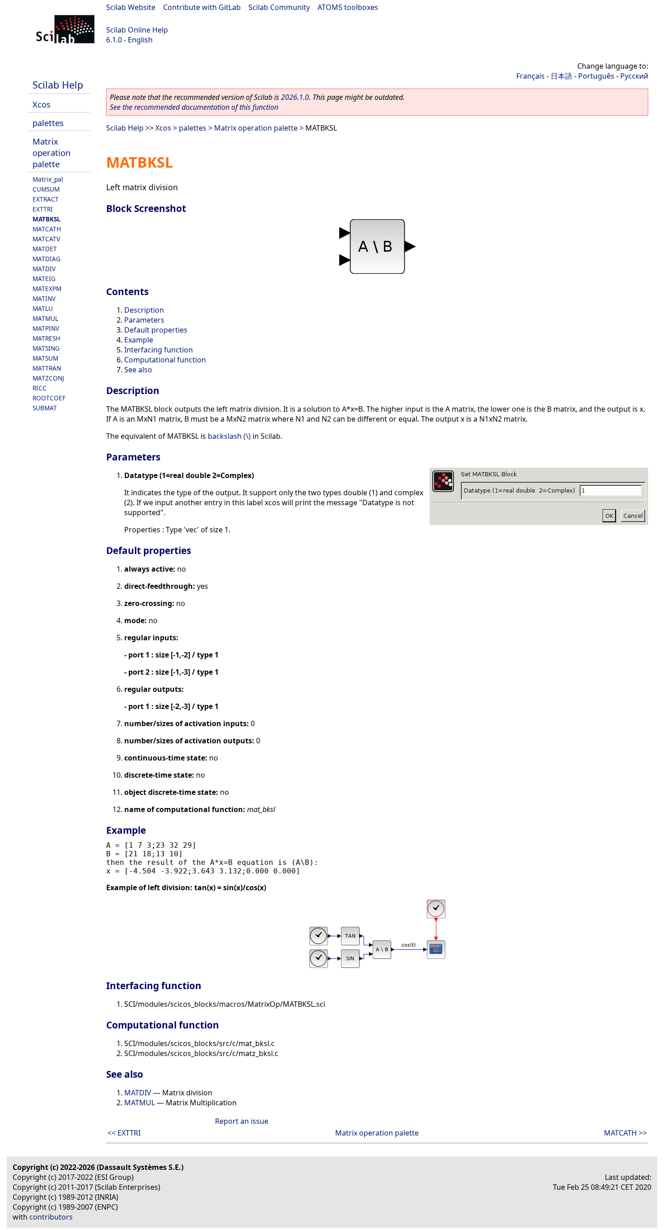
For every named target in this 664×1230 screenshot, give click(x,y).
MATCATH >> (625, 1133)
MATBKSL (47, 219)
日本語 (561, 76)
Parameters (144, 320)
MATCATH (47, 229)
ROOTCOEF (49, 398)
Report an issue (241, 1121)
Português (596, 76)
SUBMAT (45, 408)
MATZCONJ (48, 378)
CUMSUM (46, 189)
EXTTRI (43, 209)
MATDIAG (47, 258)
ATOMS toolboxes (348, 7)
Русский (634, 76)
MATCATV (46, 239)
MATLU (43, 308)
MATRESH (46, 338)
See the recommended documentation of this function (194, 107)
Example (138, 340)
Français (530, 76)
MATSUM (45, 358)
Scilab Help (58, 84)
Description (144, 310)
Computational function (165, 360)
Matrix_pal (48, 179)
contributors (51, 1217)
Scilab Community (279, 7)
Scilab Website (130, 7)
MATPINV (46, 328)
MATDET (45, 248)
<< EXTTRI (124, 1133)
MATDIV (44, 268)
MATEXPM (47, 288)
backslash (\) (229, 436)
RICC (40, 388)
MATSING (46, 348)
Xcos (42, 104)
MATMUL (45, 318)
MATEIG (44, 278)
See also (138, 370)
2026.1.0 (295, 97)
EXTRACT (46, 199)
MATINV (44, 298)
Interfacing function (158, 350)
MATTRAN (47, 368)
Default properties (155, 330)
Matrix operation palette (51, 152)
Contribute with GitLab (202, 7)
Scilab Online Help (137, 30)
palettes (48, 122)
